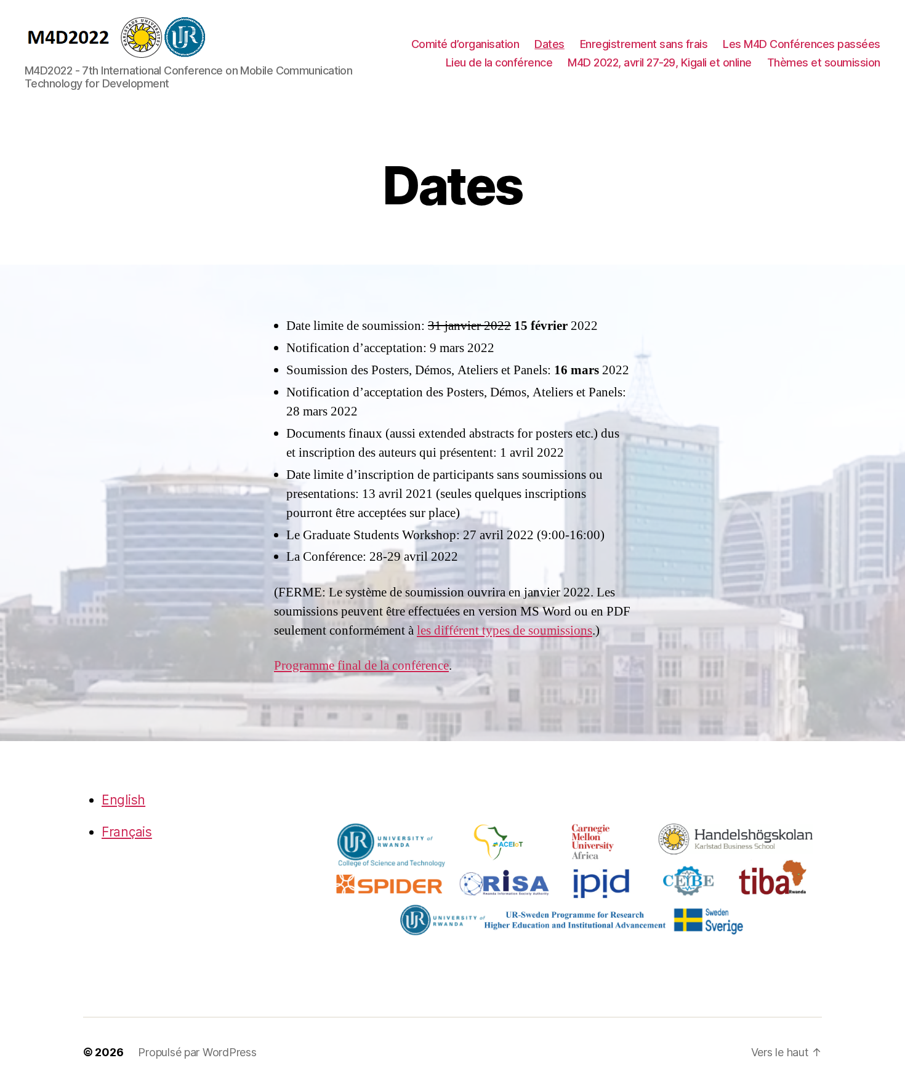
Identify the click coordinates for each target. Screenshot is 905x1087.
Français (127, 832)
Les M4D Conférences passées (801, 44)
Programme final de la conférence (361, 665)
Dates (549, 44)
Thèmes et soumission (823, 62)
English (123, 800)
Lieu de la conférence (499, 62)
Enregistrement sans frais (644, 44)
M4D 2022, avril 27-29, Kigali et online (660, 62)
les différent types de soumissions (504, 630)
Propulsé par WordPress (197, 1052)
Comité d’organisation (465, 44)
